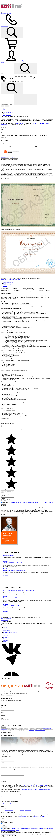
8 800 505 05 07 (9, 810)
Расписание (6, 628)
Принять (3, 836)
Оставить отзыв (4, 418)
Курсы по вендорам (8, 112)
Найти (2, 106)
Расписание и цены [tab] (8, 282)
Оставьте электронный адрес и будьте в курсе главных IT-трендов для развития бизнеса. (23, 824)
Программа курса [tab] (7, 284)
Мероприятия (6, 633)
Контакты (5, 640)
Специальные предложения (10, 632)
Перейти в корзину (5, 803)
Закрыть (7, 106)
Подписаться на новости (7, 49)
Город (2, 759)
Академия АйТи (7, 115)
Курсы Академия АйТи (8, 555)
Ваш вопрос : (4, 721)
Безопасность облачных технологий (11, 605)
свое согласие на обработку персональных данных (35, 785)
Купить (47, 290)
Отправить (3, 505)
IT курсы (5, 109)
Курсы (5, 627)
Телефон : (3, 715)
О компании (6, 637)
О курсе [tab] (5, 283)
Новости (5, 635)
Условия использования (6, 679)
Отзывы (5, 641)
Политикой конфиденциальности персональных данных (24, 502)
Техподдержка (6, 630)
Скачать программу (5, 279)
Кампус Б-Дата (35, 123)
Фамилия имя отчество (6, 756)
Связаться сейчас (5, 159)
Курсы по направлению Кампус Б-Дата (12, 562)
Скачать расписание (15, 279)
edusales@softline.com (6, 13)
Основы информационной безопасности (13, 597)
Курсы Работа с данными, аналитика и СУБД (14, 570)
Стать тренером (13, 159)
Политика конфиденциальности (20, 679)
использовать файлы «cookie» (8, 834)
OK (1, 796)
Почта (2, 762)
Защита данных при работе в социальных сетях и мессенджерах (18, 590)
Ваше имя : (4, 712)
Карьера (5, 638)
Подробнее (5, 561)
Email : (2, 718)
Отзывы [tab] (5, 286)
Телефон (3, 765)
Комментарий (26, 768)
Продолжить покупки (15, 803)
